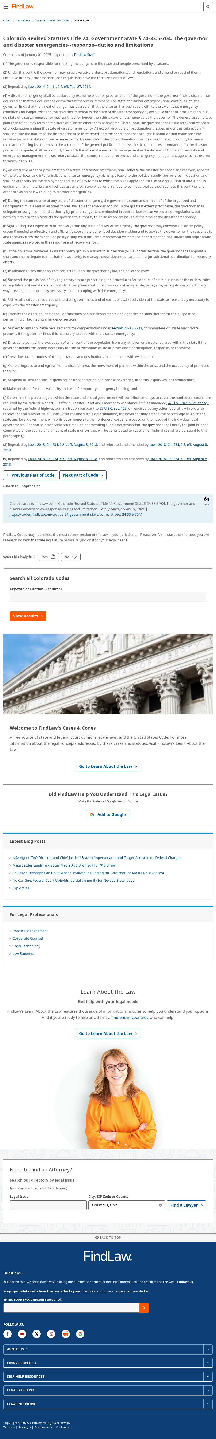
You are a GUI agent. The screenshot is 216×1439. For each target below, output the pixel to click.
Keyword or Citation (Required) (36, 589)
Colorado (23, 20)
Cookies (61, 1427)
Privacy (23, 1427)
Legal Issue (19, 1196)
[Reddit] (66, 1334)
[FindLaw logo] (24, 7)
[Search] (208, 6)
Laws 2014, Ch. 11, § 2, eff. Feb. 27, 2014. (59, 86)
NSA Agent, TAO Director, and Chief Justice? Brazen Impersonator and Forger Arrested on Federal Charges (97, 857)
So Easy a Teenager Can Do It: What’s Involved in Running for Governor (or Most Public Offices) (88, 873)
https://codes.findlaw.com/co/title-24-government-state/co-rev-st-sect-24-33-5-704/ (75, 514)
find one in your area (129, 1017)
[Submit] (144, 1308)
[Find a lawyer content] (207, 1362)
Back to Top (110, 1237)
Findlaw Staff (84, 54)
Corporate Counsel (28, 938)
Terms (7, 1427)
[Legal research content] (207, 1390)
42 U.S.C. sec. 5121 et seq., (188, 403)
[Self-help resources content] (207, 1376)
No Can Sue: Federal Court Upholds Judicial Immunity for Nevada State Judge (74, 880)
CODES (7, 20)
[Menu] (6, 6)
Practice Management (30, 931)
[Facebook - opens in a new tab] (7, 1334)
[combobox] (48, 1205)
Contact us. (185, 1282)
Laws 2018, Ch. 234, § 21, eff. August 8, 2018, (63, 444)
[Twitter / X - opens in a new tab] (36, 1334)
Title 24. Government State (52, 20)
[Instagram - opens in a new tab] (51, 1334)
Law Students (23, 953)
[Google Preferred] (80, 1334)
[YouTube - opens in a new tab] (22, 1334)
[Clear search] (160, 1205)
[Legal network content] (207, 1404)
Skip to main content (108, 5)
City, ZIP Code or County (108, 1196)
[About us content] (207, 1349)
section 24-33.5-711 (127, 328)
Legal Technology (26, 946)
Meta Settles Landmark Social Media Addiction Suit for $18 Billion (64, 865)
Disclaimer (42, 1427)
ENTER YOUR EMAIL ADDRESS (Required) (32, 1299)
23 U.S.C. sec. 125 (113, 408)
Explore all (21, 888)
